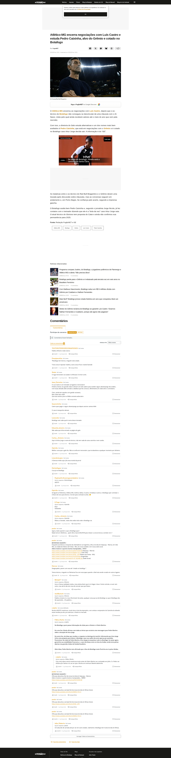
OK (85, 14)
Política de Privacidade (84, 9)
